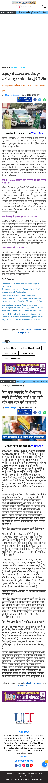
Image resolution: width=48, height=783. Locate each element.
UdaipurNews (10, 353)
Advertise (34, 779)
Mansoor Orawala (12, 95)
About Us (24, 731)
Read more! (24, 756)
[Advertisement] (24, 40)
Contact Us (16, 779)
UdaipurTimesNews (12, 358)
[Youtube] (31, 765)
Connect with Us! (24, 760)
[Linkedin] (27, 765)
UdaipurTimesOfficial (30, 348)
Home (5, 67)
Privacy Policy (25, 779)
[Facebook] (16, 765)
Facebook (27, 330)
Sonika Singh (10, 408)
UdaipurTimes (27, 353)
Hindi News (16, 385)
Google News (23, 332)
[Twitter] (19, 765)
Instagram (37, 330)
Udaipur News (10, 348)
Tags (6, 340)
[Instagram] (23, 765)
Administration (18, 67)
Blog (40, 779)
